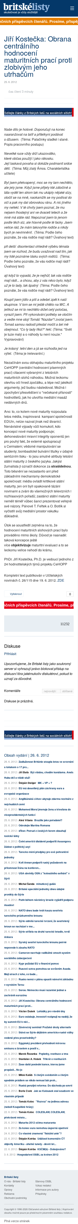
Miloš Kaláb (25, 1075)
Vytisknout (15, 594)
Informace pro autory (47, 1189)
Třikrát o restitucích (54, 1059)
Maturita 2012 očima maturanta (37, 1122)
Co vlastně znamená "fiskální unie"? (40, 1133)
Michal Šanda (27, 884)
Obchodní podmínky (15, 1198)
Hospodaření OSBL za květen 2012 (37, 1154)
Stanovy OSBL (43, 1181)
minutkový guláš (46, 884)
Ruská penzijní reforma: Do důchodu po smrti (45, 1085)
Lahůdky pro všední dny (51, 1011)
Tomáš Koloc (26, 1101)
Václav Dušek (27, 1011)
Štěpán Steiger (27, 783)
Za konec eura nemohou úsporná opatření (43, 1128)
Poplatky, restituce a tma (53, 1054)
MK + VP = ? (45, 783)
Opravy (8, 1189)
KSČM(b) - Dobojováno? (51, 1149)
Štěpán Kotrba (27, 1138)
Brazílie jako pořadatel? (48, 820)
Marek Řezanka (28, 1054)
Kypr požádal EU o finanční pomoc (39, 963)
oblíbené (67, 691)
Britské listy (32, 8)
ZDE (60, 580)
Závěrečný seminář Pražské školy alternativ (45, 1027)
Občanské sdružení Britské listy (44, 1209)
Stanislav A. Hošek (30, 1059)
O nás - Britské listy (15, 1181)
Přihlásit (10, 653)
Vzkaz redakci (43, 1185)
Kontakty (9, 1185)
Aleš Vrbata (26, 820)
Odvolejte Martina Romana (34, 825)
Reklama (9, 1193)
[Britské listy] (39, 112)
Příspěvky (40, 1193)
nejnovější (50, 691)
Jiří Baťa (24, 772)
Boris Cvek (25, 1091)
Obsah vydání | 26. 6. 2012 (26, 755)
